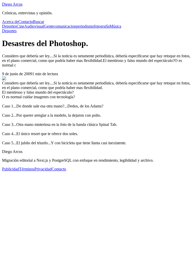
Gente (49, 26)
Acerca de (10, 21)
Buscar (38, 21)
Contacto (25, 21)
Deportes (9, 26)
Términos (26, 169)
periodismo (85, 26)
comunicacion (65, 26)
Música (115, 26)
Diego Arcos (12, 4)
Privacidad (43, 169)
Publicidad (10, 169)
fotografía (101, 26)
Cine (20, 26)
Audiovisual (34, 26)
